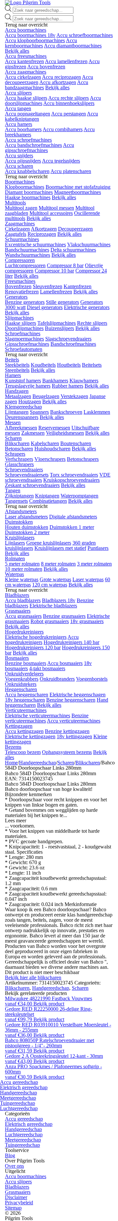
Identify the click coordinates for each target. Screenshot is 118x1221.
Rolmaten (15, 558)
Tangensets (16, 501)
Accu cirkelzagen (23, 77)
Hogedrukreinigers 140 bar (71, 642)
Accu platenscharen (70, 171)
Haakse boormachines (27, 197)
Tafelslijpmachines (56, 323)
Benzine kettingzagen (67, 731)
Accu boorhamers (23, 129)
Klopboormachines (24, 187)
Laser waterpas (88, 579)
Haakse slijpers (20, 323)
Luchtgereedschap (19, 1108)
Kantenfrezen (77, 286)
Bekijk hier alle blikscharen (33, 977)
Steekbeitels (17, 365)
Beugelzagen (45, 396)
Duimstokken (19, 522)
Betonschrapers (83, 459)
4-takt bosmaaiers (47, 668)
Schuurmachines (22, 239)
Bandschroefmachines (73, 344)
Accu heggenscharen (26, 694)
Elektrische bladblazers (53, 605)
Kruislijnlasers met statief (60, 548)
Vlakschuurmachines (88, 244)
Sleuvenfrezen (47, 286)
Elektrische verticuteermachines (37, 715)
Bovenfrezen (18, 286)
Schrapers (15, 454)
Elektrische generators (86, 307)
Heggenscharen (21, 689)
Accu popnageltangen (27, 113)
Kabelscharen (45, 443)
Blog (10, 1155)
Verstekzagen (74, 396)
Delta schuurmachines (73, 250)
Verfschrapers (19, 459)
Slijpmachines (19, 318)
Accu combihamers (63, 129)
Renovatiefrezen (22, 291)
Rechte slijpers (92, 323)
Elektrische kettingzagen (30, 736)
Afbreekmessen (21, 427)
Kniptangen (47, 495)
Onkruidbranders (57, 679)
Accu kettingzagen (24, 731)
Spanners (39, 412)
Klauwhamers (83, 380)
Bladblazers (17, 595)
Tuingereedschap (17, 1103)
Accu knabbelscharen (27, 171)
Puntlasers (98, 548)
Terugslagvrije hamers (27, 386)
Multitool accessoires (51, 213)
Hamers (13, 375)
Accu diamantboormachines (73, 45)
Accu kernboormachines (41, 43)
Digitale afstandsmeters (73, 516)
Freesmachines (20, 281)
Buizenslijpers (59, 328)
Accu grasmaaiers (23, 616)
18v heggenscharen (25, 700)
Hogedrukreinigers (24, 632)
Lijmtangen (17, 412)
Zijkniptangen (19, 495)
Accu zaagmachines (25, 72)
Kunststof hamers (23, 380)
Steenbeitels (17, 370)
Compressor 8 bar (65, 265)
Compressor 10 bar (54, 270)
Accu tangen (18, 108)
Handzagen (17, 391)
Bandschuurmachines (27, 250)
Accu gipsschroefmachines (39, 147)
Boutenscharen (75, 443)
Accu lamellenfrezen (66, 61)
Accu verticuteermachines (73, 721)
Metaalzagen (18, 396)
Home (11, 762)
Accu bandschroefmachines (33, 145)
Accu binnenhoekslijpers (68, 103)
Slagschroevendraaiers (68, 338)
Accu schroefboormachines (84, 35)
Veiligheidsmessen (65, 433)
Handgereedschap (37, 762)
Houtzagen (29, 401)
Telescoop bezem (23, 752)
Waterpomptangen (79, 495)
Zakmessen (33, 433)
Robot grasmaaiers (49, 621)
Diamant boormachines (29, 192)
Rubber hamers (67, 386)
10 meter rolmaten (23, 569)
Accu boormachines (25, 30)
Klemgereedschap (23, 407)
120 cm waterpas (49, 584)
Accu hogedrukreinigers (42, 639)
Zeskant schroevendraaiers (32, 485)
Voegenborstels (92, 679)
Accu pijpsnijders (23, 161)
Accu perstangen (68, 113)
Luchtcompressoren (25, 265)
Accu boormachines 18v (30, 35)
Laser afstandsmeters (26, 516)
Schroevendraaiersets (27, 475)
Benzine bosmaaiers (25, 663)
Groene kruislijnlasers (48, 543)
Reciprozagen (42, 234)
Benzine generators (25, 302)
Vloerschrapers (50, 459)
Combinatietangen (48, 501)
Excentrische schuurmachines (35, 244)
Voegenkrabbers (21, 679)
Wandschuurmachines (27, 255)
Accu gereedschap (19, 1082)
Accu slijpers (18, 93)
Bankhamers (55, 380)
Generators (16, 297)
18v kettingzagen (74, 736)
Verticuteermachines (26, 710)
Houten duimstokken (26, 527)
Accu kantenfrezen (24, 61)
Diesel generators (45, 307)
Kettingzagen (18, 726)
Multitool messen (56, 208)
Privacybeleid (19, 1202)
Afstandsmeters (21, 511)
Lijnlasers (15, 543)
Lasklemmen (97, 412)
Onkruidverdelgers (24, 673)
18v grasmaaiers (87, 621)
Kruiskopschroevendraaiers (71, 480)
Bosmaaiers (17, 658)
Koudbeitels (43, 365)
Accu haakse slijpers (26, 98)
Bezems (13, 747)
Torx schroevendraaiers (74, 475)
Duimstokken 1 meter (71, 527)
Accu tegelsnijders (61, 161)
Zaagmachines (20, 223)
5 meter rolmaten (22, 564)
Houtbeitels (69, 365)
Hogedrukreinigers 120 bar (33, 647)
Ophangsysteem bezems (67, 752)
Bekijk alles (17, 51)
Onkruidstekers (20, 684)
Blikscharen (17, 443)
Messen (13, 422)
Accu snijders (19, 155)
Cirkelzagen (17, 229)
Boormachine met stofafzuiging (78, 187)
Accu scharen (19, 166)
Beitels (12, 359)
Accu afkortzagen (57, 82)
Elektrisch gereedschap (24, 1087)
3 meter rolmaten (94, 564)
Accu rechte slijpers (68, 98)
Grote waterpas (55, 579)
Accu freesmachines (26, 56)
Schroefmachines (22, 333)
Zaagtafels (15, 234)
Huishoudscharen (52, 448)
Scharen (13, 438)
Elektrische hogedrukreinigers (36, 637)
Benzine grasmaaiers (64, 616)
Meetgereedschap (18, 1098)
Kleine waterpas (21, 579)
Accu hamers (18, 124)
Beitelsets (92, 365)
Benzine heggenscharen (70, 700)
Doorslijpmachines (24, 328)
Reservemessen (54, 427)
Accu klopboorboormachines (35, 40)
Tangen (12, 490)
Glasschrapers (19, 464)
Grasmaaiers (17, 611)
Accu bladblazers (23, 600)
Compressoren (20, 260)
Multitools (15, 202)
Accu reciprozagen (61, 77)
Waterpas (14, 574)
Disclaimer (16, 1197)
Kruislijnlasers (19, 537)
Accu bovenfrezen (46, 66)
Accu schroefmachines (28, 140)
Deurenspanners (21, 417)
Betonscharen (19, 448)
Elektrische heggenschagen (77, 694)
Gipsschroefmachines (27, 344)
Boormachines (20, 181)
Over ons (14, 1166)
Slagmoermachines (24, 338)
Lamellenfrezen (56, 291)
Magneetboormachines (77, 192)
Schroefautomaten (23, 349)
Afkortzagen (44, 229)
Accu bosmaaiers (65, 663)
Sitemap (13, 1208)
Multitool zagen (21, 208)
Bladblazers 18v (58, 600)
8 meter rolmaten (58, 564)
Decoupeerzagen (75, 229)
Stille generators (62, 302)
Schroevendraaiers (24, 469)
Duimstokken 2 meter (27, 532)
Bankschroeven (66, 412)
